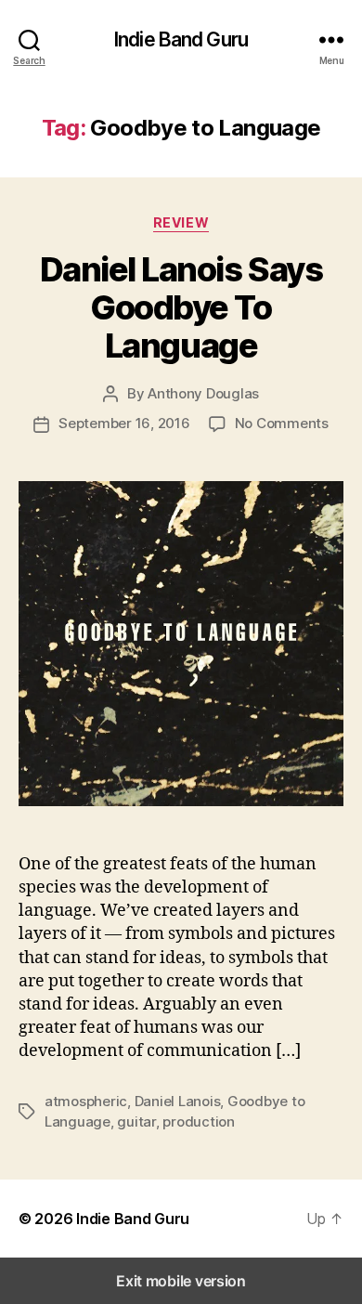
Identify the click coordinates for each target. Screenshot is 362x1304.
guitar (136, 1121)
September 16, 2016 (123, 423)
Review (181, 222)
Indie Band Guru (181, 39)
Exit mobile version (181, 1280)
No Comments (282, 423)
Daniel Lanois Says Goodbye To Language (181, 307)
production (198, 1121)
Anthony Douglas (203, 393)
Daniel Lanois (178, 1101)
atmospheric (86, 1101)
